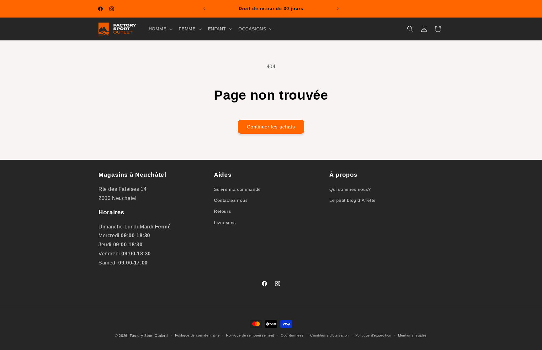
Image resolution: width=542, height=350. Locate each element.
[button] (160, 28)
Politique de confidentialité (197, 335)
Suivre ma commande (237, 189)
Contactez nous (230, 200)
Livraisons (225, 222)
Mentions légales (412, 335)
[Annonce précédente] (204, 9)
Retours (222, 211)
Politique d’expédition (373, 335)
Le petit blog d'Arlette (352, 200)
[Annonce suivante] (338, 9)
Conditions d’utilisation (329, 335)
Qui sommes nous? (350, 189)
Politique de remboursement (250, 335)
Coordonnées (292, 335)
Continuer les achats (271, 126)
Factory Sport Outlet (147, 335)
